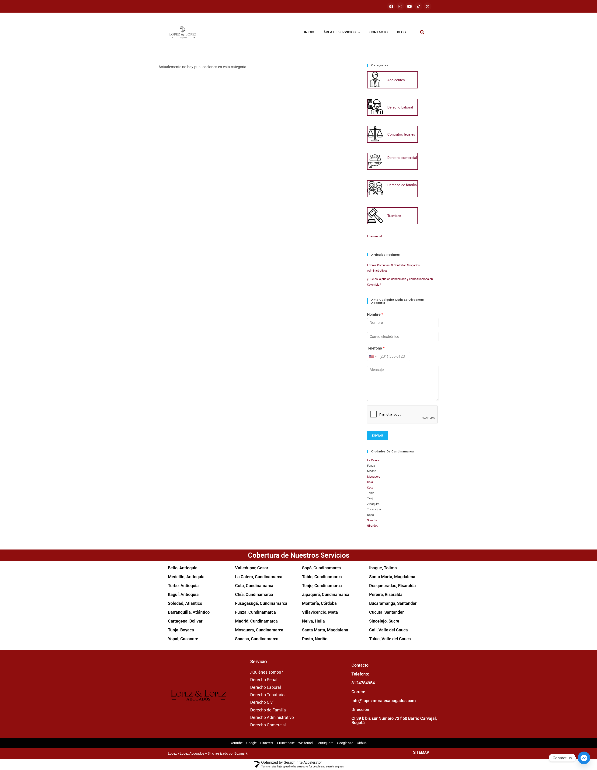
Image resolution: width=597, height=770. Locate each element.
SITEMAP (421, 752)
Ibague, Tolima (383, 567)
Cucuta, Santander (386, 612)
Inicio (309, 32)
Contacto (378, 32)
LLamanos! (374, 236)
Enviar (377, 435)
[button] (422, 32)
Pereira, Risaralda (386, 594)
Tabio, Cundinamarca (322, 576)
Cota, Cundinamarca (254, 585)
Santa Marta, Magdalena (325, 629)
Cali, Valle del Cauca (388, 629)
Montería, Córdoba (319, 603)
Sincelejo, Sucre (384, 621)
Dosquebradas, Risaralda (392, 585)
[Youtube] (409, 6)
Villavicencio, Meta (320, 612)
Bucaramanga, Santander (393, 603)
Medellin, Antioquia (186, 576)
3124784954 (363, 682)
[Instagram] (400, 6)
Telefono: (360, 674)
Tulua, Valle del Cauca (390, 638)
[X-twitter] (427, 6)
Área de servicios (339, 32)
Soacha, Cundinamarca (256, 638)
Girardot (372, 525)
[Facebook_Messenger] (584, 758)
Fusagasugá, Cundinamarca (261, 603)
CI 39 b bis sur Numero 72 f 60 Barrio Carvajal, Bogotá (394, 720)
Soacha (372, 520)
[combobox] (372, 356)
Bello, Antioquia (183, 567)
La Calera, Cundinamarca (258, 576)
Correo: (358, 691)
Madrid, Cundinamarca (256, 621)
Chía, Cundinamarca (254, 594)
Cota (370, 487)
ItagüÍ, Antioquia (183, 594)
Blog (401, 32)
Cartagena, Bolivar (185, 621)
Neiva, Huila (313, 621)
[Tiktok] (418, 6)
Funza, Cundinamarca (255, 612)
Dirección (360, 709)
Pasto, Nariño (314, 638)
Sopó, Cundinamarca (321, 567)
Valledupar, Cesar (251, 567)
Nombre (375, 314)
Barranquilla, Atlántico (189, 612)
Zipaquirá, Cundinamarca (325, 594)
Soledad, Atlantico (185, 603)
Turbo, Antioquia (183, 585)
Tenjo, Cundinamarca (322, 585)
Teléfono (376, 348)
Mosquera (373, 476)
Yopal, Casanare (183, 638)
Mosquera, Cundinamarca (259, 629)
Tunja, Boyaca (181, 629)
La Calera (373, 460)
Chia (370, 482)
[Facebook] (391, 6)
